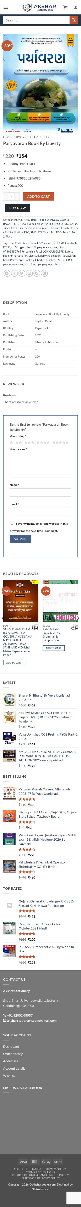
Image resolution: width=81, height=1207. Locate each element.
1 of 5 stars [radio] (11, 442)
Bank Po (36, 219)
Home (7, 137)
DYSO (6, 247)
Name (14, 485)
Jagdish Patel (34, 251)
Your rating (18, 436)
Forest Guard (43, 224)
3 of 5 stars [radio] (28, 442)
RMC (34, 232)
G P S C (56, 224)
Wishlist (9, 1075)
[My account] (76, 7)
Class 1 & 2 (36, 243)
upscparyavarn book (49, 264)
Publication (16, 232)
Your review (18, 449)
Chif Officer (21, 243)
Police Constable (63, 228)
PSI (58, 260)
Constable (71, 243)
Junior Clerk (10, 228)
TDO (58, 232)
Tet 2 (45, 137)
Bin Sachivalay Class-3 (55, 219)
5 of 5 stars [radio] (60, 442)
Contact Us (34, 1168)
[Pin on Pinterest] (36, 273)
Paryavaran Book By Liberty (26, 260)
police (51, 260)
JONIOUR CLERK (53, 251)
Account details (14, 1068)
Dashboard (11, 1046)
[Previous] (3, 626)
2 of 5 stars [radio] (18, 442)
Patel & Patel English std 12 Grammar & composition (51, 635)
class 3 (48, 243)
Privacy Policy (55, 1168)
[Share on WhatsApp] (7, 273)
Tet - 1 (67, 232)
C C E (15, 224)
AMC (27, 219)
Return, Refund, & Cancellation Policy (40, 1174)
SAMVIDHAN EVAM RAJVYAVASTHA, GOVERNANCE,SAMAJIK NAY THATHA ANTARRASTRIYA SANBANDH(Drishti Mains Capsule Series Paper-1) (20, 642)
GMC (65, 224)
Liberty (33, 255)
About (18, 1168)
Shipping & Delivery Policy (41, 1178)
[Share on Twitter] (21, 273)
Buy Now (17, 208)
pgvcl (45, 228)
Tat (52, 232)
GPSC (14, 247)
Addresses (10, 1061)
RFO (26, 232)
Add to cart (38, 196)
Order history (13, 1054)
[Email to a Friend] (29, 273)
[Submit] (74, 20)
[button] (5, 7)
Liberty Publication (30, 228)
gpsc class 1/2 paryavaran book (38, 247)
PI (51, 228)
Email (14, 504)
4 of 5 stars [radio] (42, 442)
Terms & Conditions (40, 1172)
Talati (46, 232)
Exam (34, 137)
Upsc (9, 236)
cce (12, 243)
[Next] (77, 626)
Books (21, 137)
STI (40, 232)
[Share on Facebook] (14, 273)
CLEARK (59, 243)
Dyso (23, 224)
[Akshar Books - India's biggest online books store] (39, 7)
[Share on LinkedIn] (44, 273)
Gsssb (73, 224)
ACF (19, 219)
